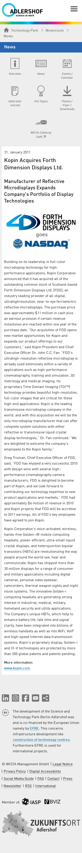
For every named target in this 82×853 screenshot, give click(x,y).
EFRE (34, 728)
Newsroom (55, 31)
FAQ (40, 779)
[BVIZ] (52, 802)
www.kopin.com (17, 668)
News (8, 36)
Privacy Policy (15, 771)
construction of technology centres (41, 740)
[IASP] (31, 802)
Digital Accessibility (45, 771)
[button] (5, 698)
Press (67, 779)
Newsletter (12, 786)
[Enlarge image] (41, 231)
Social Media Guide (19, 779)
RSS (28, 786)
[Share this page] (46, 698)
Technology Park (24, 31)
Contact (53, 779)
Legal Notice (63, 764)
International (45, 786)
